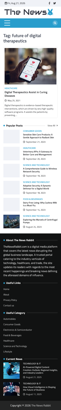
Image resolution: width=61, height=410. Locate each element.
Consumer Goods (32, 131)
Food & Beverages (33, 199)
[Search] (55, 23)
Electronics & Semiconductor (17, 330)
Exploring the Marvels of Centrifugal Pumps (40, 221)
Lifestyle (7, 351)
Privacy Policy (10, 300)
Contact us (8, 305)
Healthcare (11, 88)
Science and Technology (36, 165)
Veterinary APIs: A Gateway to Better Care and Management (37, 153)
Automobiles (9, 319)
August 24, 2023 (34, 226)
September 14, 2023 (35, 209)
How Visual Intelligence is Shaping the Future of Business (39, 388)
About (6, 294)
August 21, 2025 (34, 377)
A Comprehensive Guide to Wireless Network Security (40, 170)
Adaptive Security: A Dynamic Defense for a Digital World (37, 187)
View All (52, 125)
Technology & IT (32, 363)
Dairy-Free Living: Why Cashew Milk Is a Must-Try (40, 204)
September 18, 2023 (35, 192)
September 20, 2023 (35, 159)
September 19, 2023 (35, 175)
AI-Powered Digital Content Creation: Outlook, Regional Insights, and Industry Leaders (40, 369)
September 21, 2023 (35, 142)
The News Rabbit (41, 405)
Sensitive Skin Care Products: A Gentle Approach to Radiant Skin (38, 136)
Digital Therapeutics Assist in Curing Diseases (26, 94)
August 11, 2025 (34, 394)
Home (6, 289)
